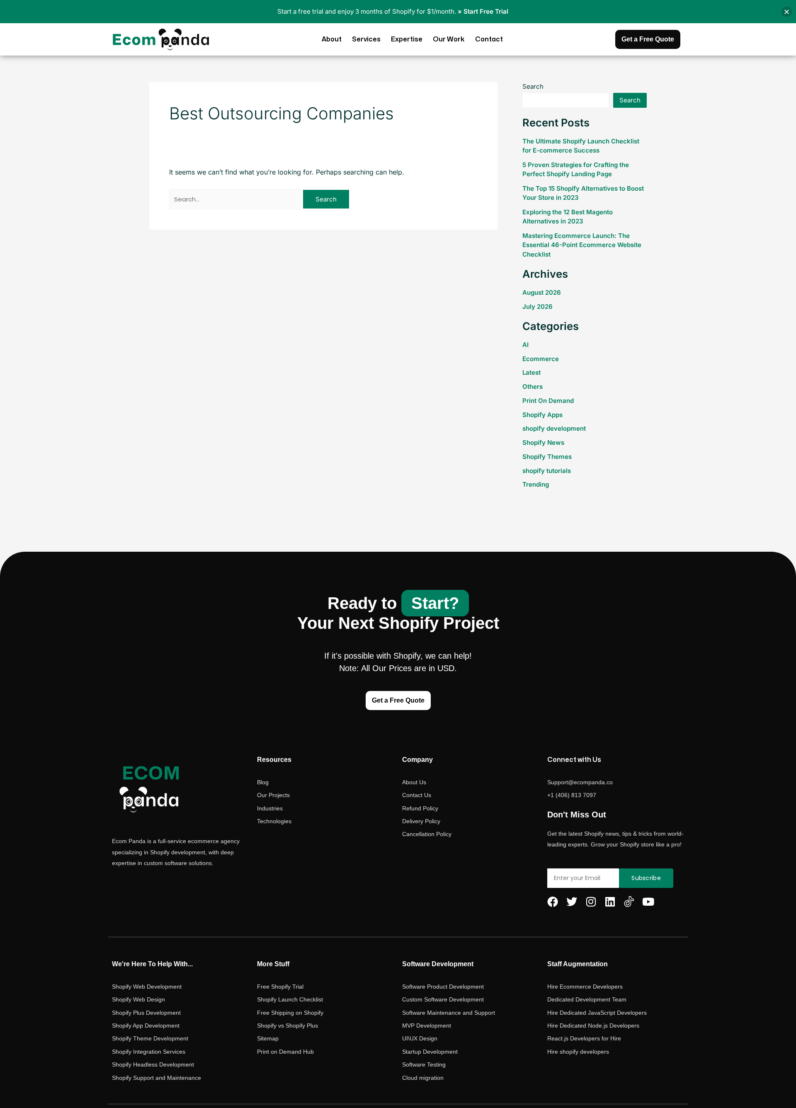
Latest (531, 372)
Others (532, 386)
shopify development (554, 428)
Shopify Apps (542, 415)
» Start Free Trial (483, 11)
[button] (786, 12)
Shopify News (543, 442)
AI (525, 345)
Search (533, 86)
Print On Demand (548, 401)
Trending (535, 484)
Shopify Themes (547, 457)
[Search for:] (236, 199)
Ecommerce (540, 359)
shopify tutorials (546, 471)
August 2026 (541, 292)
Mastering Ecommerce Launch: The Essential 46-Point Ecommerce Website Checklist (581, 245)
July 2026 (537, 306)
